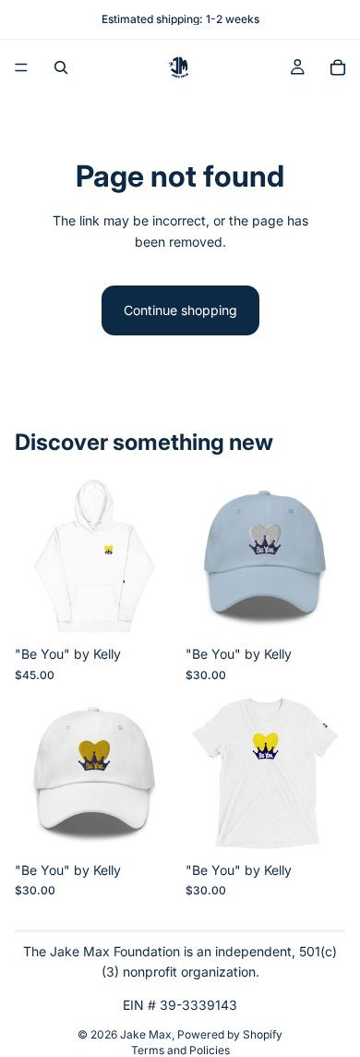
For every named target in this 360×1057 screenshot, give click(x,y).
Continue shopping (180, 310)
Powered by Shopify (229, 1034)
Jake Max (146, 1034)
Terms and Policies (180, 1050)
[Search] (61, 67)
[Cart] (338, 67)
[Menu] (21, 67)
